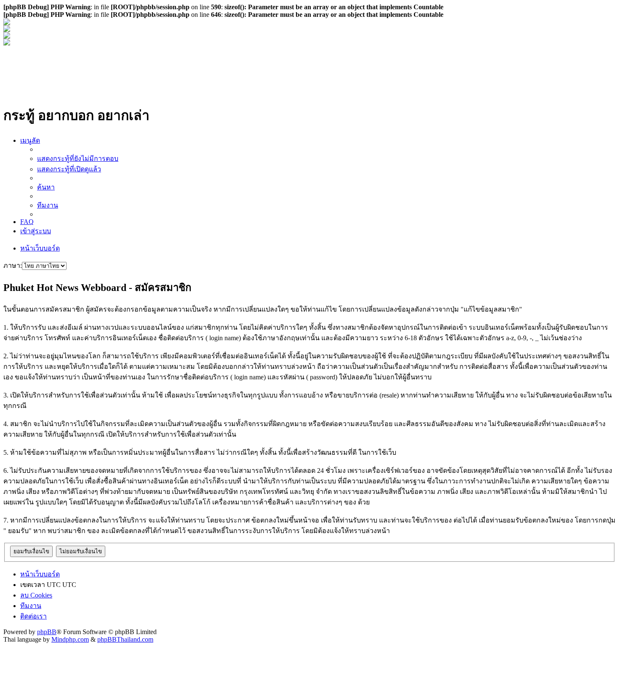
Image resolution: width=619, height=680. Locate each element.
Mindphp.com (70, 639)
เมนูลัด (30, 140)
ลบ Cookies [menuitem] (36, 595)
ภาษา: (12, 265)
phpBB (46, 631)
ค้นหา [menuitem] (46, 187)
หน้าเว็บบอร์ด (40, 248)
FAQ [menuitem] (27, 221)
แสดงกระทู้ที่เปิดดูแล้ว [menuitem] (69, 169)
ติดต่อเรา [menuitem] (33, 616)
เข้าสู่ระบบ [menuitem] (35, 231)
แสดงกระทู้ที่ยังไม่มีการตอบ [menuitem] (77, 158)
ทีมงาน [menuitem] (47, 205)
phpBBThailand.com (125, 639)
